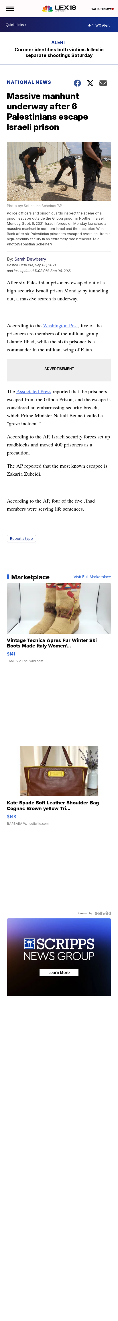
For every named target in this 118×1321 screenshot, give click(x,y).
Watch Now (101, 9)
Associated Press (33, 391)
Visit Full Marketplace (92, 577)
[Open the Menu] (9, 8)
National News (29, 82)
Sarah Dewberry (30, 259)
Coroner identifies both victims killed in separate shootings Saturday (59, 52)
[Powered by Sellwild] (103, 913)
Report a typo (21, 538)
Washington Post (60, 325)
